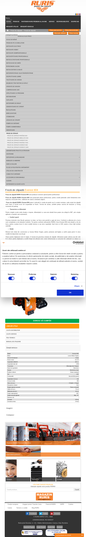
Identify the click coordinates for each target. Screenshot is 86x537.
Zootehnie (10, 154)
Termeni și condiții (21, 508)
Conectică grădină (13, 174)
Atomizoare (10, 116)
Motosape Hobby (12, 49)
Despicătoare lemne (13, 76)
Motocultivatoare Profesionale (18, 59)
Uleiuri (8, 181)
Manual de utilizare (13, 341)
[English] (79, 14)
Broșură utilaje (12, 26)
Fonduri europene (13, 504)
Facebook (33, 513)
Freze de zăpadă (12, 133)
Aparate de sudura (13, 86)
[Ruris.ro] (7, 30)
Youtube (57, 513)
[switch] (32, 278)
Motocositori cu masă (14, 69)
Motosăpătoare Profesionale (17, 56)
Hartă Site (51, 527)
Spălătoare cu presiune (15, 93)
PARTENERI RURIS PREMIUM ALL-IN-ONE (34, 21)
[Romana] (76, 14)
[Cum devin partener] (43, 451)
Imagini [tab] (9, 408)
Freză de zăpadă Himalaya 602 (17, 138)
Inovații (59, 479)
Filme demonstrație (71, 30)
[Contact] (18, 471)
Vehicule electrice (24, 36)
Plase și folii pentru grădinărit (17, 167)
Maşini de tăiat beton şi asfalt (17, 83)
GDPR (62, 504)
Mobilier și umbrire (13, 160)
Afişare (77, 286)
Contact (9, 479)
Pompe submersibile (13, 126)
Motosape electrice (13, 46)
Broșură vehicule (27, 26)
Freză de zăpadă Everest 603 (17, 140)
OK (70, 292)
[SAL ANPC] (32, 532)
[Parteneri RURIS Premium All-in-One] (43, 434)
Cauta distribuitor (13, 330)
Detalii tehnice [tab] (11, 348)
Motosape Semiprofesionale (16, 53)
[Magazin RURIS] (43, 496)
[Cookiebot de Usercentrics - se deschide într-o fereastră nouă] (74, 242)
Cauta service (11, 334)
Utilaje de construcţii (14, 170)
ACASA (8, 21)
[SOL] (56, 532)
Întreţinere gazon (13, 66)
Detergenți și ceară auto (15, 184)
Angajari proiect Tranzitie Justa (32, 504)
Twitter (45, 513)
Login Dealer (41, 527)
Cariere (10, 508)
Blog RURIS (35, 508)
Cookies (70, 504)
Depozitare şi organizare (15, 157)
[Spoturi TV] (43, 471)
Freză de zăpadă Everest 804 (17, 145)
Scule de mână (11, 39)
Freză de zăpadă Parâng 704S (17, 142)
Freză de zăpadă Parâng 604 (17, 135)
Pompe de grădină (12, 123)
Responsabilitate (63, 21)
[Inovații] (68, 471)
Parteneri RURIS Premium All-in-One (19, 443)
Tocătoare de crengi (14, 80)
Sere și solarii (11, 164)
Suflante (9, 100)
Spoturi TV (35, 479)
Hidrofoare (10, 130)
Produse (16, 21)
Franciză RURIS (51, 504)
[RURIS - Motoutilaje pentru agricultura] (43, 6)
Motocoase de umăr (13, 63)
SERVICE (51, 21)
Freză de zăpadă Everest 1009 (17, 147)
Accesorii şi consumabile (15, 177)
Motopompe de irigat (13, 103)
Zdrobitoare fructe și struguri (17, 150)
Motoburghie (11, 96)
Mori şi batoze (11, 113)
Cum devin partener (13, 454)
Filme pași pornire (56, 30)
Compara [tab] (9, 415)
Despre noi (75, 21)
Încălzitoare (11, 110)
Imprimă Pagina (29, 527)
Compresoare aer (12, 90)
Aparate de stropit (13, 120)
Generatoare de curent (15, 106)
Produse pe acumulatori (15, 43)
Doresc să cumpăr (42, 321)
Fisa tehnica (10, 338)
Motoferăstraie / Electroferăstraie (19, 73)
